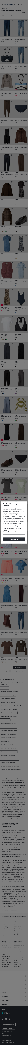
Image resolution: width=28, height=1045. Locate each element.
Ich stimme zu (14, 539)
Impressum (21, 531)
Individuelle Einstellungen (14, 536)
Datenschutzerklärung (13, 531)
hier (14, 528)
